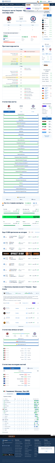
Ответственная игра (28, 456)
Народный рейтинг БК (37, 443)
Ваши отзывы (27, 446)
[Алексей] (4, 318)
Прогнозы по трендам (18, 448)
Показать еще (20, 326)
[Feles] (4, 308)
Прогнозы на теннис (18, 453)
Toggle (29, 232)
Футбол (46, 88)
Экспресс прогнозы (18, 456)
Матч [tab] (9, 111)
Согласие (26, 448)
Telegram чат (27, 453)
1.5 (26, 308)
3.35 (51, 59)
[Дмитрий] (4, 293)
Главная (3, 7)
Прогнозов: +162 (46, 61)
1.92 (26, 322)
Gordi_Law (7, 292)
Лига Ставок (36, 451)
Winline (35, 448)
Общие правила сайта (47, 443)
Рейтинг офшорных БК (37, 445)
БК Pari (35, 456)
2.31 (26, 313)
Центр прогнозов (17, 445)
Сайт (47, 118)
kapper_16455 (8, 312)
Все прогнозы (37, 232)
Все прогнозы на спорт (18, 446)
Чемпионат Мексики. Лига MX (18, 7)
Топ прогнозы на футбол (19, 443)
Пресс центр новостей (28, 445)
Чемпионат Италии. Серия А (47, 92)
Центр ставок (18, 4)
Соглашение (27, 451)
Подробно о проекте (47, 445)
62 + (26, 292)
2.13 (51, 56)
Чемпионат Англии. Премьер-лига (47, 90)
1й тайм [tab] (21, 111)
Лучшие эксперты (27, 443)
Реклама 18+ (28, 6)
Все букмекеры (36, 446)
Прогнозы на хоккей (18, 451)
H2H (21, 199)
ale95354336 (8, 317)
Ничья (47, 54)
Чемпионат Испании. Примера (47, 95)
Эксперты (23, 4)
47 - (31, 292)
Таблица (34, 199)
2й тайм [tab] (33, 111)
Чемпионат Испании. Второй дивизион (47, 97)
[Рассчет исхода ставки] (20, 303)
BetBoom (35, 453)
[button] (37, 1)
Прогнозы (6, 4)
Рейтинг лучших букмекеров (46, 136)
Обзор (47, 116)
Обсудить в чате (20, 197)
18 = (29, 292)
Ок (46, 451)
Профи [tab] (49, 15)
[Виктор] (4, 313)
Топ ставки (12, 4)
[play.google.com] (5, 455)
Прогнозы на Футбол (9, 7)
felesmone (7, 307)
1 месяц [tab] (44, 15)
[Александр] (4, 323)
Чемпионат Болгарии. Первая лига (47, 87)
